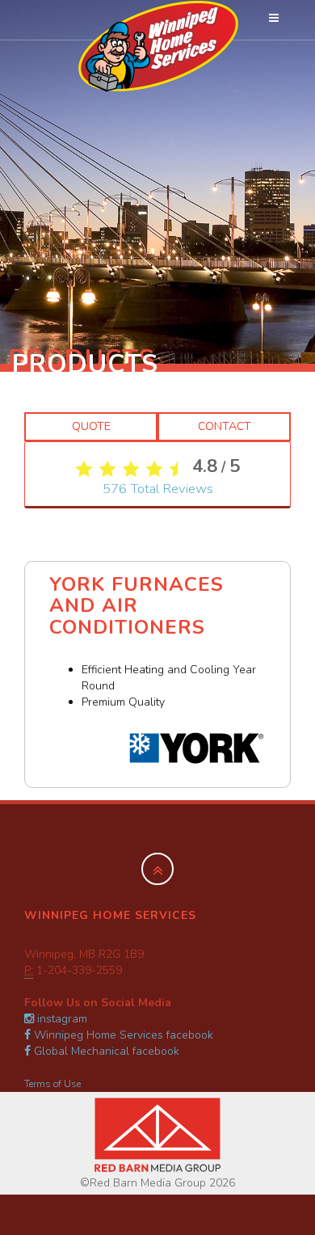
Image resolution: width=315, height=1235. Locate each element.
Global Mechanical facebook (105, 1051)
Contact (224, 426)
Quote (91, 426)
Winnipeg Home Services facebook (122, 1035)
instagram (60, 1018)
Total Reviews (158, 488)
